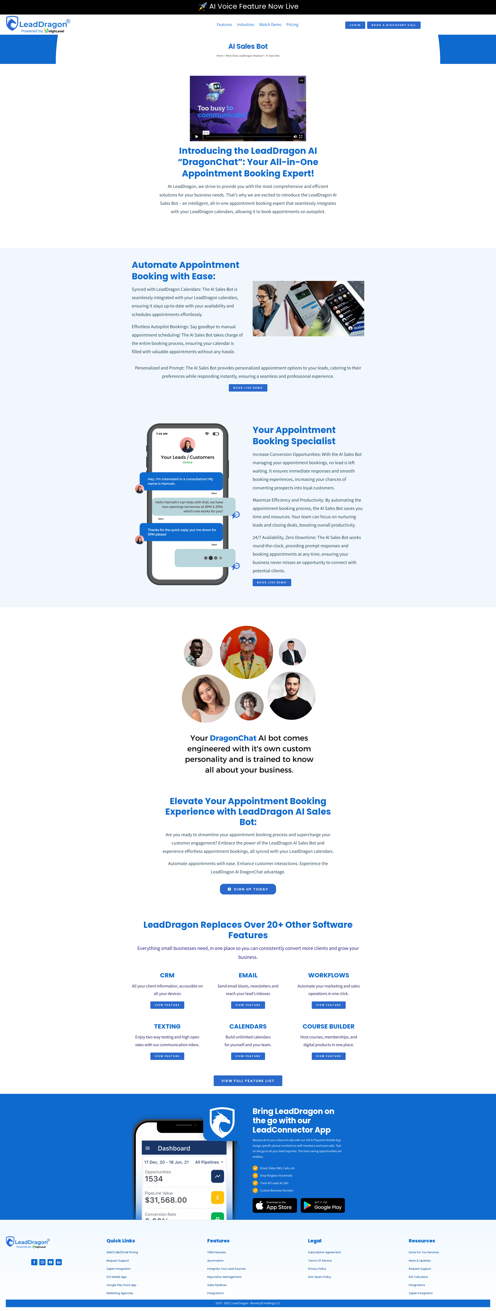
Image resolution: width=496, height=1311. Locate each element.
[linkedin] (59, 1262)
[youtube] (50, 1262)
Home (219, 55)
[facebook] (34, 1262)
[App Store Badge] (275, 1199)
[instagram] (42, 1262)
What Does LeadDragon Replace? (245, 55)
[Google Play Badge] (323, 1199)
